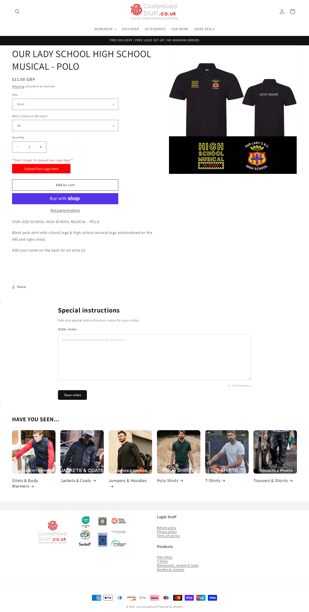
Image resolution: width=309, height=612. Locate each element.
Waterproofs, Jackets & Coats (177, 565)
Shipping (18, 86)
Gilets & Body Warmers (25, 483)
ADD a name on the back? (30, 116)
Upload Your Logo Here (41, 168)
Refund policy (166, 527)
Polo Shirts (167, 480)
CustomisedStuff (146, 606)
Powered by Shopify (170, 606)
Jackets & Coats (75, 480)
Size (15, 95)
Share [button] (21, 287)
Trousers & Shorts (270, 480)
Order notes (67, 329)
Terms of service (168, 536)
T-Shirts (212, 480)
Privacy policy (167, 532)
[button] (17, 11)
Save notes (72, 395)
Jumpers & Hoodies (128, 480)
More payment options (65, 210)
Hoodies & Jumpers (170, 569)
